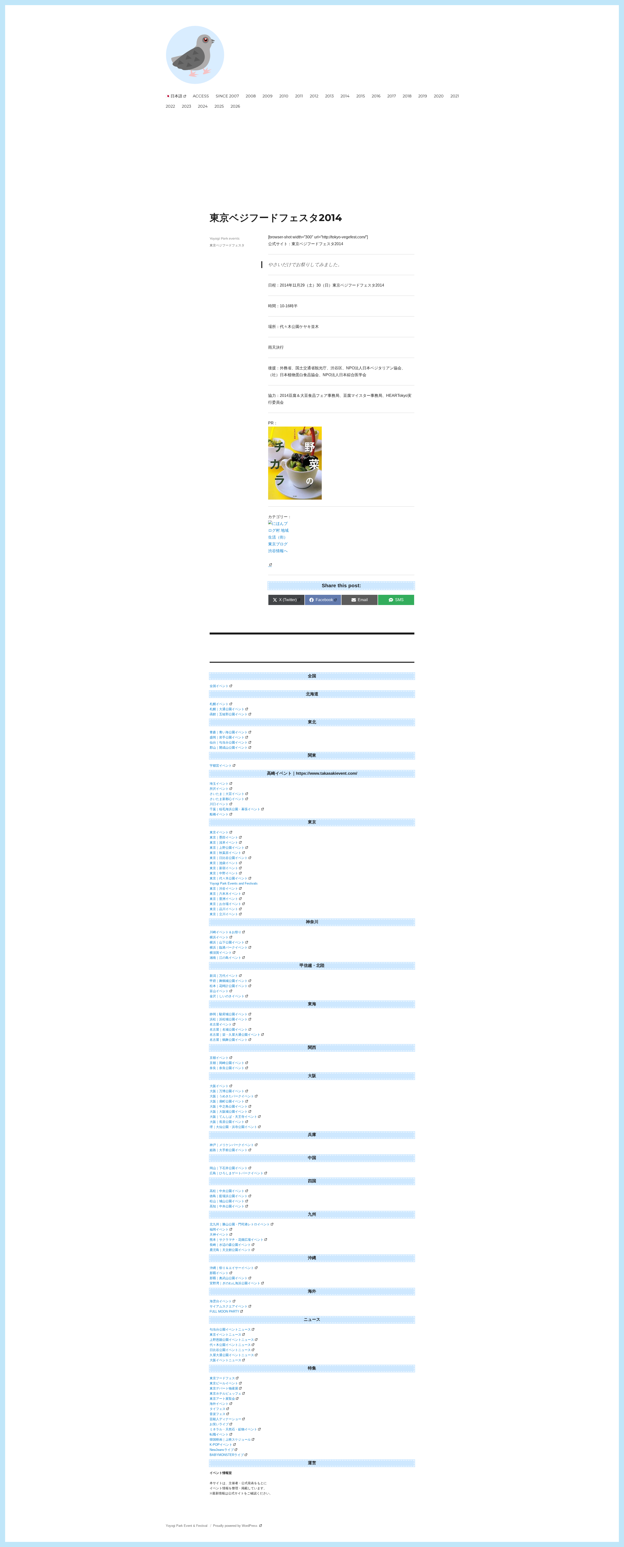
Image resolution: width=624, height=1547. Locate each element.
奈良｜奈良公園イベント (227, 1068)
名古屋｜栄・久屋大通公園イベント (235, 1034)
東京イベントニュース (225, 1334)
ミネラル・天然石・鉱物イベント (233, 1429)
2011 (299, 96)
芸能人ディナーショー (225, 1419)
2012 (314, 96)
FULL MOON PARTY (224, 1311)
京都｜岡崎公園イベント (227, 1063)
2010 (283, 96)
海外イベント (219, 1404)
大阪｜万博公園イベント (227, 1091)
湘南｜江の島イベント (225, 958)
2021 (454, 96)
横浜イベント (219, 937)
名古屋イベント (221, 1024)
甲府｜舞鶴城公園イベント (229, 981)
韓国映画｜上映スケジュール (230, 1439)
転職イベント (219, 1434)
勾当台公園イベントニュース (230, 1329)
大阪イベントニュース (225, 1360)
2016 (376, 96)
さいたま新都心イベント (227, 799)
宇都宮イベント (221, 765)
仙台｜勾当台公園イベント (229, 742)
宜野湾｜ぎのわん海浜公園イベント (235, 1283)
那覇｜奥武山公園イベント (229, 1278)
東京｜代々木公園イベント (229, 878)
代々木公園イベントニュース (230, 1345)
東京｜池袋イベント (224, 863)
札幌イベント (219, 704)
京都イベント (219, 1058)
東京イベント (219, 832)
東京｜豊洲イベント (224, 899)
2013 (329, 96)
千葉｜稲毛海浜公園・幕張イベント (235, 809)
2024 (203, 106)
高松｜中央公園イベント (227, 1191)
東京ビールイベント (224, 1383)
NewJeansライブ (222, 1450)
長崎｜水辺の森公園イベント (230, 1245)
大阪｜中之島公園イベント (229, 1106)
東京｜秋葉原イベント (225, 853)
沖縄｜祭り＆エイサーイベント (232, 1268)
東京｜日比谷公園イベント (229, 858)
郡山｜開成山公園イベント (229, 747)
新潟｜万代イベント (224, 976)
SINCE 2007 (227, 96)
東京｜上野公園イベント (227, 847)
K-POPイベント (221, 1444)
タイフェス (217, 1409)
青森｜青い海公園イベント (229, 732)
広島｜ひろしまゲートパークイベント (236, 1173)
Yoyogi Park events (224, 238)
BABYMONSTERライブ (227, 1455)
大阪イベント (219, 1086)
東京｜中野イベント (224, 873)
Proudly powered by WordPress (235, 1526)
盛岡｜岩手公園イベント (227, 737)
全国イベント (219, 686)
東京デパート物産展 (224, 1388)
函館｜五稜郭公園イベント (229, 714)
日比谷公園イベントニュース (230, 1350)
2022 (170, 106)
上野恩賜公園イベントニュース (232, 1340)
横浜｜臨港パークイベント (229, 947)
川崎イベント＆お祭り (225, 932)
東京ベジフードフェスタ (227, 245)
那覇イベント (219, 1273)
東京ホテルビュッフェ (225, 1393)
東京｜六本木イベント (225, 893)
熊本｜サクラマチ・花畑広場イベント (236, 1239)
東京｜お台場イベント (225, 904)
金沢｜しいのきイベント (227, 996)
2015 (360, 96)
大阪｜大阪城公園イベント (229, 1111)
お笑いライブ (219, 1424)
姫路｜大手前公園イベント (229, 1150)
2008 (251, 96)
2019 (422, 96)
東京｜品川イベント (224, 909)
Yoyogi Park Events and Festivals (234, 883)
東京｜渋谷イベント (224, 888)
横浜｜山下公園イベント (227, 942)
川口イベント (219, 804)
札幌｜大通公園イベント (227, 709)
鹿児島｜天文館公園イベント (230, 1250)
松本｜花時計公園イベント (229, 986)
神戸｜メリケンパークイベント (232, 1145)
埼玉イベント (219, 783)
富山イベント (219, 991)
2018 (407, 96)
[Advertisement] (313, 148)
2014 (345, 96)
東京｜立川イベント (224, 914)
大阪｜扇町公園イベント (227, 1101)
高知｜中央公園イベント (227, 1206)
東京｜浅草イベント (224, 842)
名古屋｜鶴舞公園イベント (229, 1040)
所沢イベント (219, 789)
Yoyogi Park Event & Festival (187, 1526)
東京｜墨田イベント (224, 837)
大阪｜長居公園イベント (227, 1122)
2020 (439, 96)
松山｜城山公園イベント (227, 1201)
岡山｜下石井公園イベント (229, 1168)
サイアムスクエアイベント (229, 1306)
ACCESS (201, 96)
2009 (268, 96)
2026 (235, 106)
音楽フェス (217, 1414)
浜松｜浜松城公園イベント (229, 1019)
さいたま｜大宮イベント (227, 794)
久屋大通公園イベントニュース (232, 1355)
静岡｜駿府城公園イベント (229, 1014)
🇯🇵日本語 (174, 96)
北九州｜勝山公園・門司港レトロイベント (240, 1224)
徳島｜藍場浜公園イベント (229, 1196)
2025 (219, 106)
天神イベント (219, 1234)
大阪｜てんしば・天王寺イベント (233, 1116)
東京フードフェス (222, 1378)
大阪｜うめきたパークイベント (232, 1096)
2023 (186, 106)
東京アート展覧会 (222, 1398)
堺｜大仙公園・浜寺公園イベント (233, 1127)
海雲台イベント (221, 1301)
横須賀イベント (221, 952)
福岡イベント (219, 1229)
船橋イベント (219, 814)
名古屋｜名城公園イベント (229, 1029)
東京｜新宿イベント (224, 868)
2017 (391, 96)
